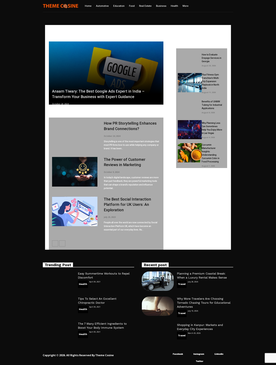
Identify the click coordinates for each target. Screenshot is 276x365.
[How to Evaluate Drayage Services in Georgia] (190, 59)
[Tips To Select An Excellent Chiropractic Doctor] (59, 306)
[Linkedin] (210, 354)
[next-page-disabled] (62, 243)
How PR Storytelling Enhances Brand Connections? (130, 126)
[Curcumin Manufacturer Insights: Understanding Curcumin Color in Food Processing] (190, 152)
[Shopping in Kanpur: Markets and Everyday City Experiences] (158, 332)
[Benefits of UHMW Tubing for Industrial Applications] (190, 106)
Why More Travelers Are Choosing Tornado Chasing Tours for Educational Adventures (203, 302)
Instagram (198, 354)
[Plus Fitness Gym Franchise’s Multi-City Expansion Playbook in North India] (190, 82)
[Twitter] (191, 361)
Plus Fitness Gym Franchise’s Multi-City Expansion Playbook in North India (210, 81)
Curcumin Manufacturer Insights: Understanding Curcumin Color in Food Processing (210, 153)
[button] (201, 6)
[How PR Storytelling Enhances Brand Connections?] (74, 135)
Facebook (178, 354)
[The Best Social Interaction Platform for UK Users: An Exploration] (74, 211)
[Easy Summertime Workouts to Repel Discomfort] (59, 281)
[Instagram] (189, 354)
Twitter (199, 361)
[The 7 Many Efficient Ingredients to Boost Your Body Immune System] (59, 331)
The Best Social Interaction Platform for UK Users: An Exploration (127, 205)
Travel (182, 284)
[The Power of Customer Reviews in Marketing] (74, 172)
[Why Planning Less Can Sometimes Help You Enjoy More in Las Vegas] (190, 129)
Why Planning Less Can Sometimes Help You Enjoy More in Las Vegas (212, 128)
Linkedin (219, 354)
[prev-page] (55, 243)
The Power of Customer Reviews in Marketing (124, 162)
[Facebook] (168, 354)
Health (83, 284)
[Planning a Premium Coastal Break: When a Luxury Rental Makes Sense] (158, 281)
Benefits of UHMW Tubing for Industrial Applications (212, 105)
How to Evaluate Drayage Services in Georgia (211, 58)
